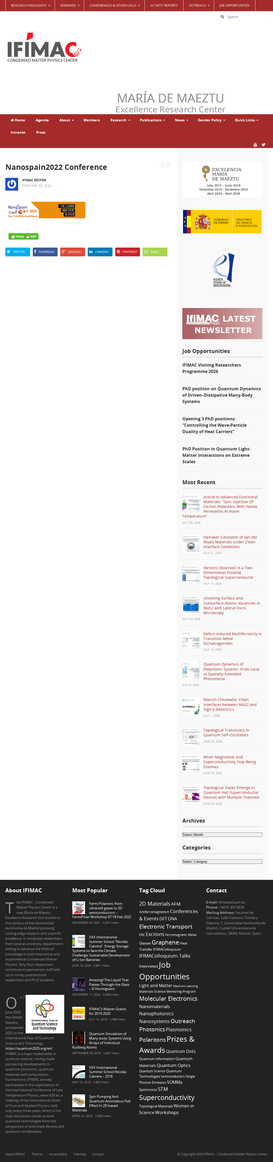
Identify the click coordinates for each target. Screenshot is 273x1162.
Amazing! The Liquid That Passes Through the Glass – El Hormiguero (109, 984)
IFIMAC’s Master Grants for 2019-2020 (107, 1011)
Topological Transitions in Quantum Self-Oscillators (226, 732)
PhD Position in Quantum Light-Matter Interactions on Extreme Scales (216, 455)
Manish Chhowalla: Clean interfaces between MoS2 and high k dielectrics (230, 704)
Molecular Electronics (168, 998)
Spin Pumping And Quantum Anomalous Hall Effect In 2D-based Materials (101, 1103)
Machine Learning (185, 986)
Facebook (46, 252)
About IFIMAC (15, 1154)
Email (155, 252)
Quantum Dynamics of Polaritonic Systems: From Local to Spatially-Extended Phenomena (231, 671)
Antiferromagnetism (154, 912)
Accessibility (58, 1154)
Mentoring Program (181, 991)
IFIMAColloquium (167, 949)
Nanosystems (154, 1021)
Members (91, 120)
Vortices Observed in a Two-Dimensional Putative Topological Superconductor (228, 572)
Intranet (18, 132)
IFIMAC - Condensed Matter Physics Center (235, 1154)
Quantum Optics (174, 1065)
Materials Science (152, 991)
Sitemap (80, 1154)
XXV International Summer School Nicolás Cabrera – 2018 (107, 1072)
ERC (142, 935)
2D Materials (154, 903)
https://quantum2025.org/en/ (29, 1048)
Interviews (148, 966)
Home (19, 120)
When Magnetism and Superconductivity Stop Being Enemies (229, 761)
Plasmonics (179, 1029)
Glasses (145, 943)
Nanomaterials (154, 1006)
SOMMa (174, 1082)
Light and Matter (155, 985)
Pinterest (130, 252)
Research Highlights (29, 5)
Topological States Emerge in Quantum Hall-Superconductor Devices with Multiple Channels (231, 792)
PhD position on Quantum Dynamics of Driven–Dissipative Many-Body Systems (221, 395)
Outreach (183, 1021)
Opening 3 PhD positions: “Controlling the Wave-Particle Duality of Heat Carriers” (214, 425)
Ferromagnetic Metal (180, 935)
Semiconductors (173, 1076)
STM (163, 1089)
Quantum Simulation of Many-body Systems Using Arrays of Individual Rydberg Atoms (101, 1040)
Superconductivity (167, 1097)
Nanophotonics (156, 1013)
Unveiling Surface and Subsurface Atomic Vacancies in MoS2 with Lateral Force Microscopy (231, 605)
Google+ (75, 252)
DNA (172, 919)
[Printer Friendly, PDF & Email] (23, 236)
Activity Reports (164, 5)
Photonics (152, 1029)
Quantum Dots (181, 1051)
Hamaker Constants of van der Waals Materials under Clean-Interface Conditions (230, 542)
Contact (98, 1154)
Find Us (37, 1154)
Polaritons (152, 1039)
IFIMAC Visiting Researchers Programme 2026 (211, 368)
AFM (175, 904)
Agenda (42, 120)
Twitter (19, 252)
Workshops (167, 1112)
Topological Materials (156, 1106)
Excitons (155, 934)
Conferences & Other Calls (113, 5)
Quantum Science (152, 1071)
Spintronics (148, 1089)
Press (40, 132)
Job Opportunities (234, 5)
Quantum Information (157, 1058)
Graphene (165, 942)
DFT (163, 919)
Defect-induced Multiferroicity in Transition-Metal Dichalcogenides (232, 638)
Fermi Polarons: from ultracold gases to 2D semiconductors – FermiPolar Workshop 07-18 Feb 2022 (101, 910)
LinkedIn (101, 252)
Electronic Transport (165, 926)
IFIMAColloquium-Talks (165, 955)
